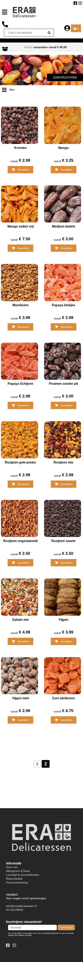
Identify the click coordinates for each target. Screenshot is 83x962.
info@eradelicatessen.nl (21, 906)
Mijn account (67, 28)
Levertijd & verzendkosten (22, 874)
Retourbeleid (14, 878)
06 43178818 (5, 24)
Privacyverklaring (17, 882)
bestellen (23, 169)
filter (12, 89)
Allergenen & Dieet (18, 871)
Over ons (12, 867)
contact (12, 894)
